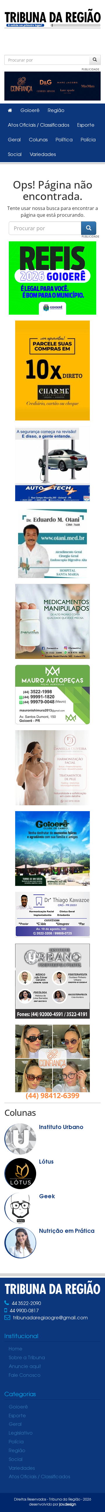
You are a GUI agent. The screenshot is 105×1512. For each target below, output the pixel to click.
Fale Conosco (25, 1375)
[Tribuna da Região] (52, 17)
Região (56, 111)
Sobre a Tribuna (27, 1358)
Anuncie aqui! (25, 1366)
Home (15, 1349)
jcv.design (67, 1504)
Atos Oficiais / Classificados (38, 125)
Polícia (88, 140)
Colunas (38, 140)
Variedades (43, 154)
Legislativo (21, 1433)
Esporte (85, 125)
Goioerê (30, 111)
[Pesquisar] (95, 60)
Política (64, 140)
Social (15, 154)
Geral (14, 140)
